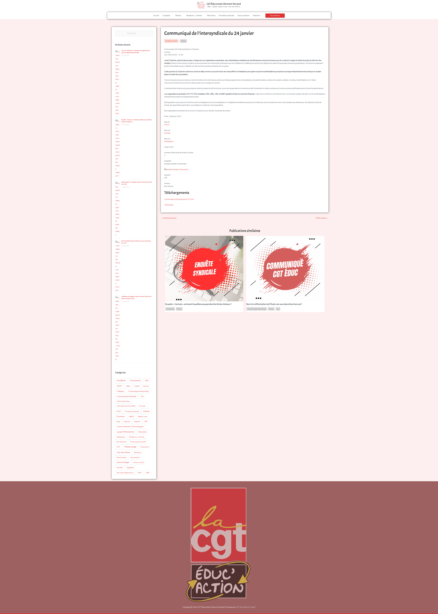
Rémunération (122, 457)
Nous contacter (243, 15)
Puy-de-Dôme (123, 452)
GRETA (131, 416)
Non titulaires (121, 442)
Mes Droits (211, 15)
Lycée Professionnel (125, 432)
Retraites (137, 452)
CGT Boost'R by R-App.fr (246, 607)
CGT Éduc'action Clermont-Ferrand (224, 3)
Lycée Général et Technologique (130, 426)
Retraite (167, 133)
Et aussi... (142, 406)
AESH (119, 386)
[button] (275, 15)
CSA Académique (123, 401)
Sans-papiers (134, 457)
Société (120, 467)
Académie (121, 380)
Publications (144, 447)
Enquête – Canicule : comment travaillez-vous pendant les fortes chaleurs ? (198, 304)
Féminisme (121, 416)
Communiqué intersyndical (138, 391)
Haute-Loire (142, 416)
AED (147, 380)
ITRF (146, 421)
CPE (142, 396)
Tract (139, 473)
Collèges (120, 391)
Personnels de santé (138, 442)
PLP (118, 447)
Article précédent (168, 218)
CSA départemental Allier (126, 406)
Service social (138, 462)
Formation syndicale (226, 15)
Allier (128, 386)
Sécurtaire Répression (125, 473)
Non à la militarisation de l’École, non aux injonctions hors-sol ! (274, 304)
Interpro (137, 421)
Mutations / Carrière (136, 437)
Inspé (118, 422)
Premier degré (130, 447)
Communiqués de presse (126, 396)
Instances (256, 15)
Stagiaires (130, 467)
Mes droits (142, 432)
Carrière (146, 386)
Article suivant (322, 218)
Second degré (123, 462)
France (146, 411)
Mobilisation (121, 437)
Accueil (156, 15)
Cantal (136, 386)
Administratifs (135, 380)
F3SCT (119, 411)
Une (147, 472)
